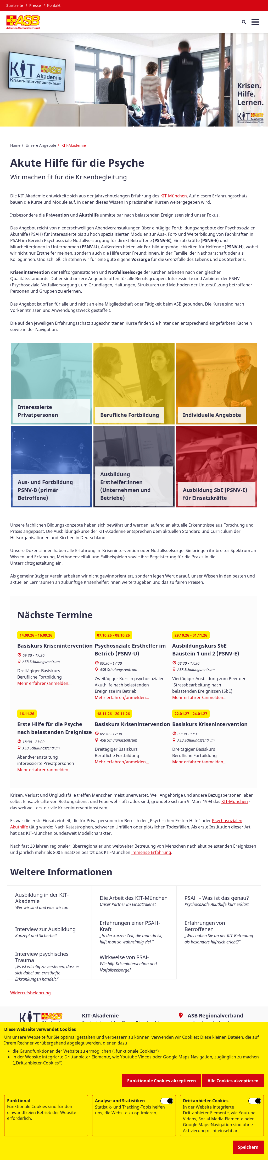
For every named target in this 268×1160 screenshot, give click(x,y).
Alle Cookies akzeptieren (233, 1081)
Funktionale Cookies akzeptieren (161, 1081)
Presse (35, 5)
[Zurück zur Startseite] (23, 22)
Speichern (248, 1147)
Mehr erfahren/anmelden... (44, 683)
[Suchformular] (243, 22)
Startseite (14, 5)
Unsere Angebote (41, 145)
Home (15, 145)
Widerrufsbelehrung (30, 993)
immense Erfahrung (151, 852)
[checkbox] (166, 1101)
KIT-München (173, 196)
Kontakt (53, 5)
